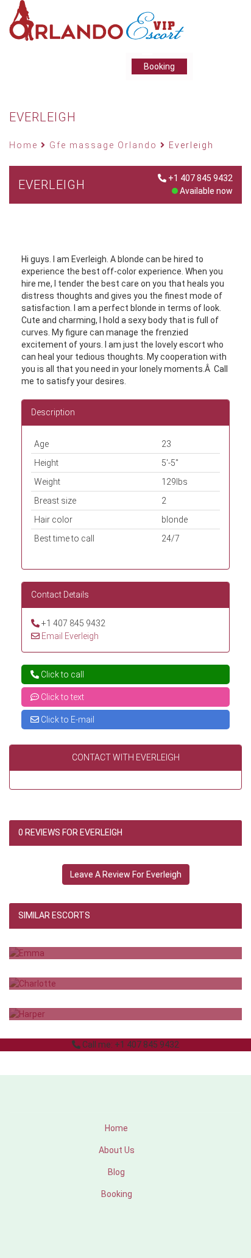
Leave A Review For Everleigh (126, 874)
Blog (116, 1172)
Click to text (61, 697)
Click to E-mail (66, 719)
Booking (159, 66)
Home (116, 1128)
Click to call (61, 674)
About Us (117, 1150)
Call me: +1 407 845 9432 (130, 1044)
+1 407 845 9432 (200, 178)
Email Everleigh (70, 636)
